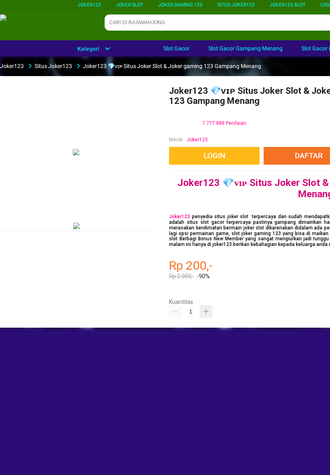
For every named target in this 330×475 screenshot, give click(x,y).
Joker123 (89, 5)
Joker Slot (129, 5)
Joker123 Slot (287, 5)
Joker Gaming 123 (180, 5)
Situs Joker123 (236, 5)
